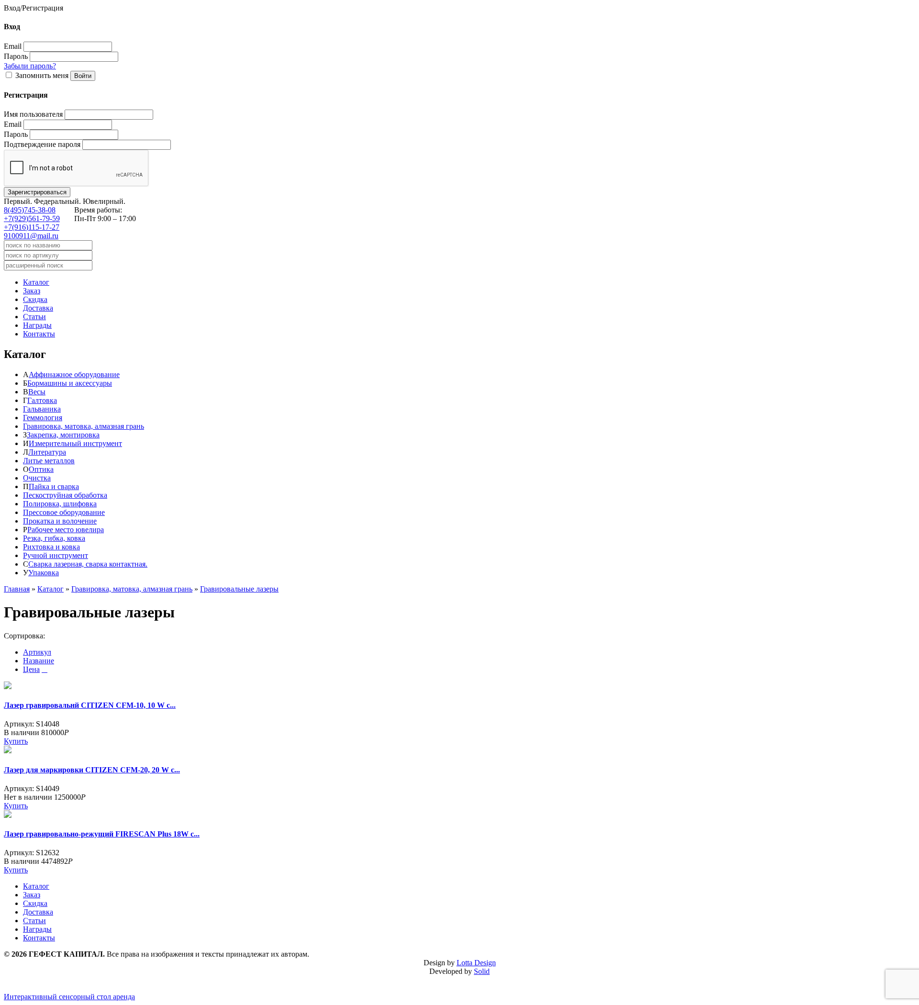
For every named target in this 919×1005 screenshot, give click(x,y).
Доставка (38, 308)
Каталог (36, 282)
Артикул (37, 652)
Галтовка (42, 400)
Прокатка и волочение (60, 521)
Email (13, 46)
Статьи (34, 317)
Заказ (31, 291)
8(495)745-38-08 (30, 210)
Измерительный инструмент (75, 443)
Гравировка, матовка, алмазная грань (83, 426)
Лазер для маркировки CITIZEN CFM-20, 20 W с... (92, 770)
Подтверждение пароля (42, 144)
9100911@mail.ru (31, 236)
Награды (37, 325)
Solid (482, 971)
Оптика (41, 469)
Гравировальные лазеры (239, 589)
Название (38, 661)
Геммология (42, 417)
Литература (47, 452)
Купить (16, 741)
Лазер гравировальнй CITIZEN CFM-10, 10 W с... (90, 705)
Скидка (35, 299)
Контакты (39, 334)
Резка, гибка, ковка (54, 538)
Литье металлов (49, 461)
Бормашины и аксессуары (69, 383)
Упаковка (43, 573)
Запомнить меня (41, 75)
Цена (31, 669)
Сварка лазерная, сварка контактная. (87, 564)
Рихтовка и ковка (51, 547)
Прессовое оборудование (64, 512)
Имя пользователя (33, 114)
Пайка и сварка (54, 486)
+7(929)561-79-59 (32, 218)
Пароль (16, 56)
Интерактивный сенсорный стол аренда (69, 997)
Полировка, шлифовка (60, 504)
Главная (17, 589)
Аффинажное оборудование (74, 374)
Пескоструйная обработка (65, 495)
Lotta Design (476, 963)
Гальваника (42, 409)
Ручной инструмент (55, 555)
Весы (36, 392)
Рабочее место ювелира (65, 529)
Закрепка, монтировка (63, 435)
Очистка (37, 478)
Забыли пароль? (30, 66)
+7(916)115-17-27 (31, 227)
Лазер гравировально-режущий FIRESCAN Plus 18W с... (102, 834)
